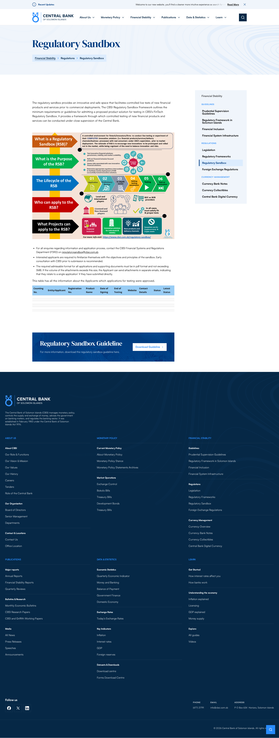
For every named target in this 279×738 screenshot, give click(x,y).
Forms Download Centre (110, 677)
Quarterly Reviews (15, 588)
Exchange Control (107, 484)
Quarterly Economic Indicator (113, 576)
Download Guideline (147, 346)
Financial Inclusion (213, 129)
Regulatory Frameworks (216, 156)
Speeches (10, 648)
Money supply (196, 618)
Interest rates (104, 641)
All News (10, 635)
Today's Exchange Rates (110, 618)
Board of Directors (15, 509)
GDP (99, 648)
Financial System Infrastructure (220, 135)
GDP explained (197, 612)
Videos (192, 641)
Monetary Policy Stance (110, 461)
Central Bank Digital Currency (220, 196)
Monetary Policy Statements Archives (117, 467)
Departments (12, 522)
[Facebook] (9, 708)
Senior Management (16, 516)
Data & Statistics (106, 559)
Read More (233, 4)
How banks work (198, 582)
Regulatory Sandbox (214, 162)
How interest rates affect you (205, 576)
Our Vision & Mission (16, 461)
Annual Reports (13, 576)
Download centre (106, 671)
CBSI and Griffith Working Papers (24, 618)
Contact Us (11, 539)
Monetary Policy (107, 438)
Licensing (194, 605)
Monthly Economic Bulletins (20, 605)
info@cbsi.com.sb (219, 707)
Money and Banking (108, 582)
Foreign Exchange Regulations (220, 169)
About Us (10, 438)
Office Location (13, 546)
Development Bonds (108, 503)
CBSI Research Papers (17, 612)
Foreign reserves (106, 654)
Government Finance (108, 595)
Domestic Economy (107, 601)
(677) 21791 (198, 707)
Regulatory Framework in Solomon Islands (217, 121)
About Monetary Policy (109, 454)
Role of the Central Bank (18, 493)
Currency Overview (199, 526)
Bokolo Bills (103, 490)
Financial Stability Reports (19, 582)
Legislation (208, 150)
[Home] (27, 400)
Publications (13, 559)
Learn (192, 559)
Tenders (9, 486)
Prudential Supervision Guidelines (215, 112)
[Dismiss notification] (245, 4)
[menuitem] (87, 17)
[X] (18, 708)
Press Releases (13, 641)
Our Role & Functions (17, 454)
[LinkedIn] (27, 708)
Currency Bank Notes (214, 183)
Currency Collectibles (215, 190)
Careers (9, 480)
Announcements (14, 654)
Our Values (11, 467)
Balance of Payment (108, 588)
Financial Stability (45, 58)
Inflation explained (199, 599)
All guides (194, 635)
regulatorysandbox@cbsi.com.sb (80, 252)
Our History (11, 473)
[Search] (243, 17)
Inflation (101, 635)
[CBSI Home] (53, 17)
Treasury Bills (104, 497)
